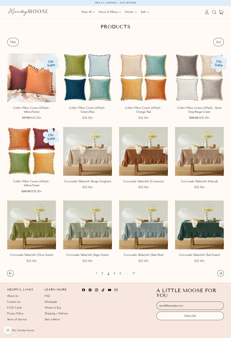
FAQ (47, 296)
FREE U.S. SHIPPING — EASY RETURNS (115, 2)
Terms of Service (17, 319)
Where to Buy (53, 307)
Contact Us (13, 302)
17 (133, 273)
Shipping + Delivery (56, 313)
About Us (12, 296)
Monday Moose (25, 330)
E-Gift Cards (14, 307)
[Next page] (220, 273)
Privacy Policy (15, 313)
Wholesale (51, 302)
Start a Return (52, 319)
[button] (214, 12)
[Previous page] (10, 273)
